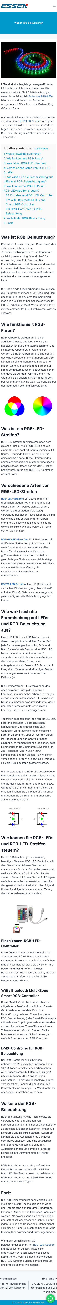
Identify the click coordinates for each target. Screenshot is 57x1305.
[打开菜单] (54, 6)
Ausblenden (41, 148)
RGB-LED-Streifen (30, 121)
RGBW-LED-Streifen (13, 584)
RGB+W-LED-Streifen (14, 539)
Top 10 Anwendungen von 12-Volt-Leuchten (13, 1283)
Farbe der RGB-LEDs (40, 96)
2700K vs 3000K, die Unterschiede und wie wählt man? (44, 1285)
